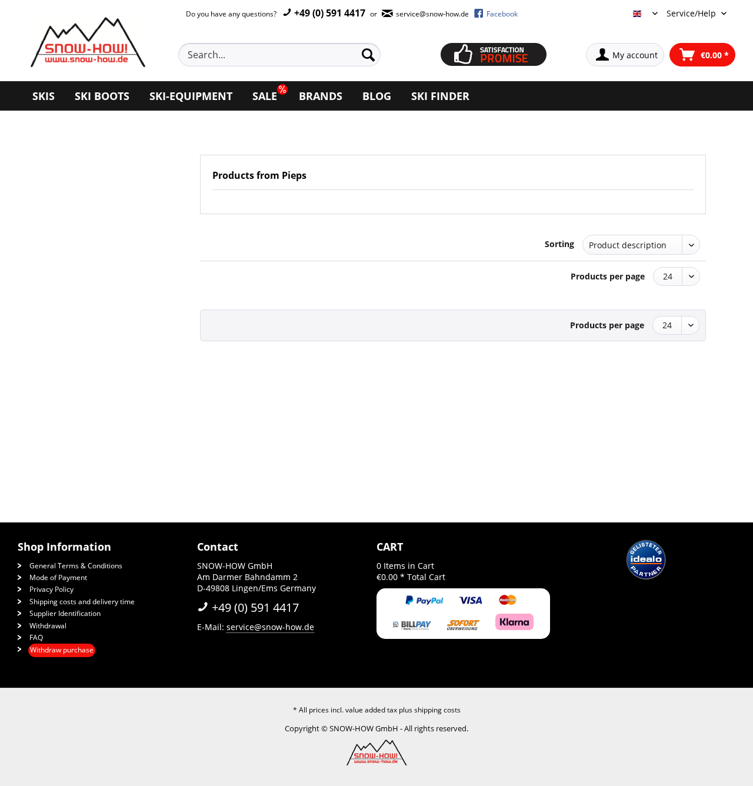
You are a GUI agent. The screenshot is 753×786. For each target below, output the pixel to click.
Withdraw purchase (62, 650)
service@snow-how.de (270, 626)
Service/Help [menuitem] (692, 13)
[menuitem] (293, 54)
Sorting (559, 243)
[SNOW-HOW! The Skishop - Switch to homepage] (86, 42)
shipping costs (437, 710)
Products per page (608, 276)
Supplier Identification (65, 613)
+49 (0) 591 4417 (328, 12)
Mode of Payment (58, 577)
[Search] (368, 54)
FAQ (36, 637)
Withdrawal (47, 626)
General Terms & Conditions (75, 566)
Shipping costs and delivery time (82, 602)
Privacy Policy (51, 589)
